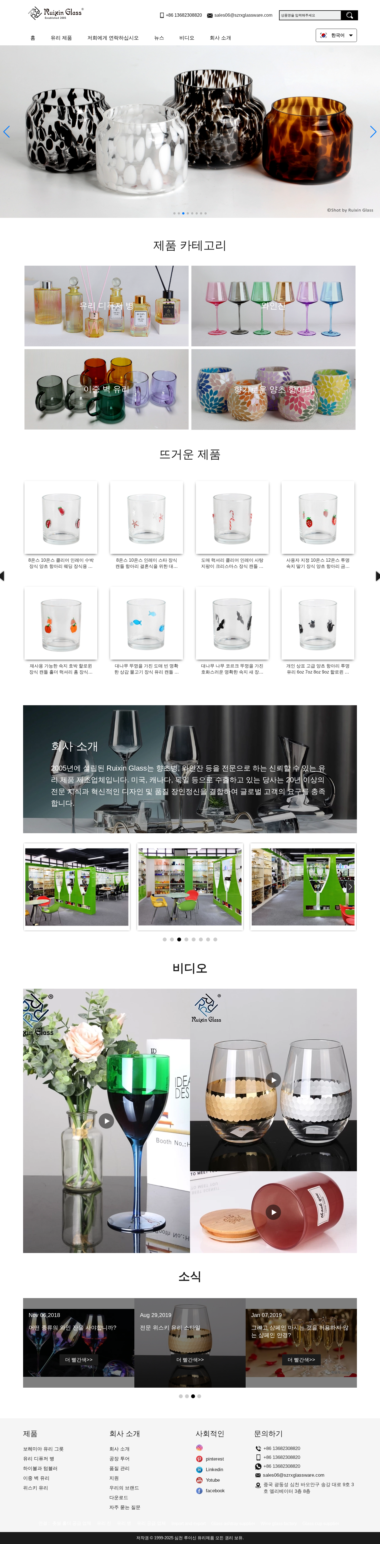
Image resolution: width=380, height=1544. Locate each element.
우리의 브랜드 (124, 1488)
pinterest (199, 1459)
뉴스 (159, 38)
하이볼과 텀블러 (40, 1468)
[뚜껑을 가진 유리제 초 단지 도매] (273, 1212)
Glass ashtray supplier (233, 1523)
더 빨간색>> (79, 1360)
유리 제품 (61, 38)
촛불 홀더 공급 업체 (71, 1523)
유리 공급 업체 (151, 1523)
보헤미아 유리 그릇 (43, 1449)
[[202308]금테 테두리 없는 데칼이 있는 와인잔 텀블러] (273, 1080)
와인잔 (273, 305)
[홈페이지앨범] (77, 887)
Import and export (188, 1523)
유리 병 (124, 1523)
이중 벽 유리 (106, 389)
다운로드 (118, 1497)
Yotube (199, 1480)
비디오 (186, 38)
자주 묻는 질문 (124, 1507)
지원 (114, 1478)
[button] (174, 213)
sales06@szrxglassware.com (243, 15)
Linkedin (199, 1469)
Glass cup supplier (320, 1523)
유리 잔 (104, 1523)
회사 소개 (220, 38)
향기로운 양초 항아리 (273, 389)
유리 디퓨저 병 (106, 305)
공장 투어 (119, 1458)
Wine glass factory (279, 1523)
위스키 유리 (35, 1488)
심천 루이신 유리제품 (194, 1537)
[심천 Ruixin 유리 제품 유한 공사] (56, 12)
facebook (199, 1490)
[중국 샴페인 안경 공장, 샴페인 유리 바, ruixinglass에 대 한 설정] (106, 1121)
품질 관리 (119, 1468)
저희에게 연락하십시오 (113, 38)
